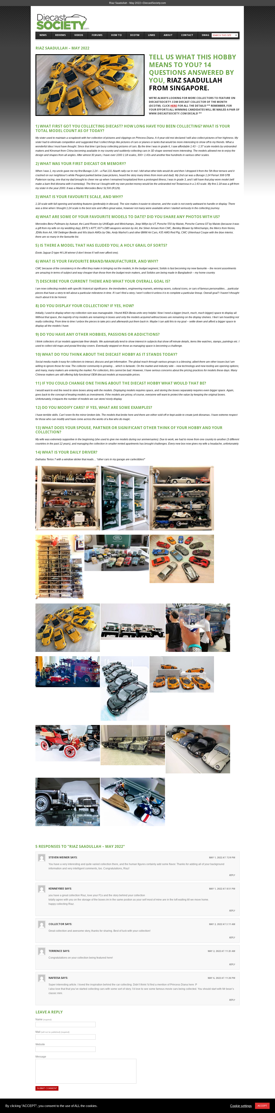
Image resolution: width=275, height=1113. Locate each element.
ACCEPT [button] (262, 1105)
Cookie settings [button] (241, 1106)
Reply (232, 875)
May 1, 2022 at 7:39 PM (222, 857)
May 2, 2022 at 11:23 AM (221, 951)
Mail (52, 1031)
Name (43, 1019)
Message (40, 1056)
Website (40, 1044)
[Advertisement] (188, 20)
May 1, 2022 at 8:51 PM (222, 888)
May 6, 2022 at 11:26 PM (221, 977)
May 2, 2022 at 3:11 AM (222, 924)
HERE (173, 106)
